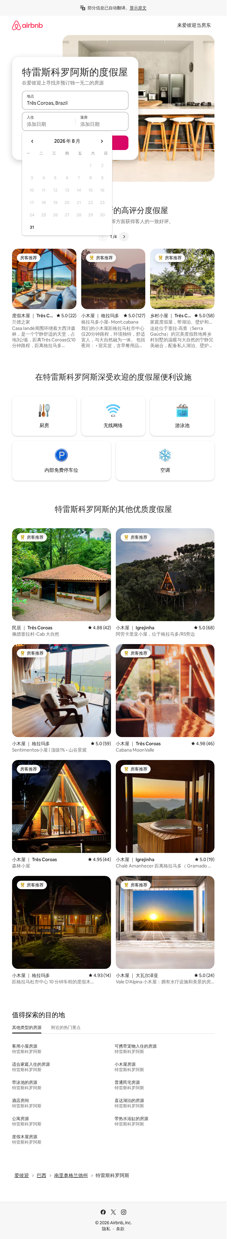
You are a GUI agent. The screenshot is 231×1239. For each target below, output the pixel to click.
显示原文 (138, 8)
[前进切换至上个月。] (32, 141)
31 (32, 227)
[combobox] (75, 103)
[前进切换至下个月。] (101, 141)
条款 (120, 1228)
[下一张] (124, 236)
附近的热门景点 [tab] (66, 1027)
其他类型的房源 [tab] (27, 1027)
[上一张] (103, 236)
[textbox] (48, 124)
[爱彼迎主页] (27, 25)
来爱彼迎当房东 (194, 25)
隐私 (106, 1228)
